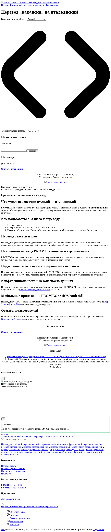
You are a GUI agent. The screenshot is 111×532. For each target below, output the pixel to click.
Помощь (14, 515)
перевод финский (74, 452)
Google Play (14, 304)
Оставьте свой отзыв (11, 319)
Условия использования (13, 436)
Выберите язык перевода (14, 131)
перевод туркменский (12, 452)
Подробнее (98, 529)
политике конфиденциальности (34, 289)
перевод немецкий (50, 444)
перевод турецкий (94, 449)
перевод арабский (59, 447)
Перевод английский (11, 444)
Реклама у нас (16, 521)
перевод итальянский (11, 447)
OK (3, 529)
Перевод (5, 5)
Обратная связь (17, 512)
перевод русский (31, 444)
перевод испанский (92, 444)
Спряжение (33, 5)
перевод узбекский (33, 452)
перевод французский (71, 444)
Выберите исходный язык (14, 19)
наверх (4, 434)
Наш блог (6, 473)
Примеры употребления (13, 468)
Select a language (9, 439)
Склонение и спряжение (13, 471)
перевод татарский (75, 449)
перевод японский (10, 454)
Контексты (15, 5)
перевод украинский (54, 452)
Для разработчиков (10, 499)
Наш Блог (14, 524)
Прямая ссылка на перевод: (14, 384)
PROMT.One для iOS (11, 485)
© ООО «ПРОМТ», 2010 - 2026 (57, 436)
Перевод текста (8, 466)
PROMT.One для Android (13, 487)
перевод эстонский (93, 452)
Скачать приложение (20, 518)
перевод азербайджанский (36, 447)
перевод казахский (94, 447)
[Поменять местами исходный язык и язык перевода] (55, 128)
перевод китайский (10, 449)
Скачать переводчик (12, 169)
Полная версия (33, 436)
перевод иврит (76, 447)
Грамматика (52, 5)
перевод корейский (30, 449)
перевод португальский (53, 449)
